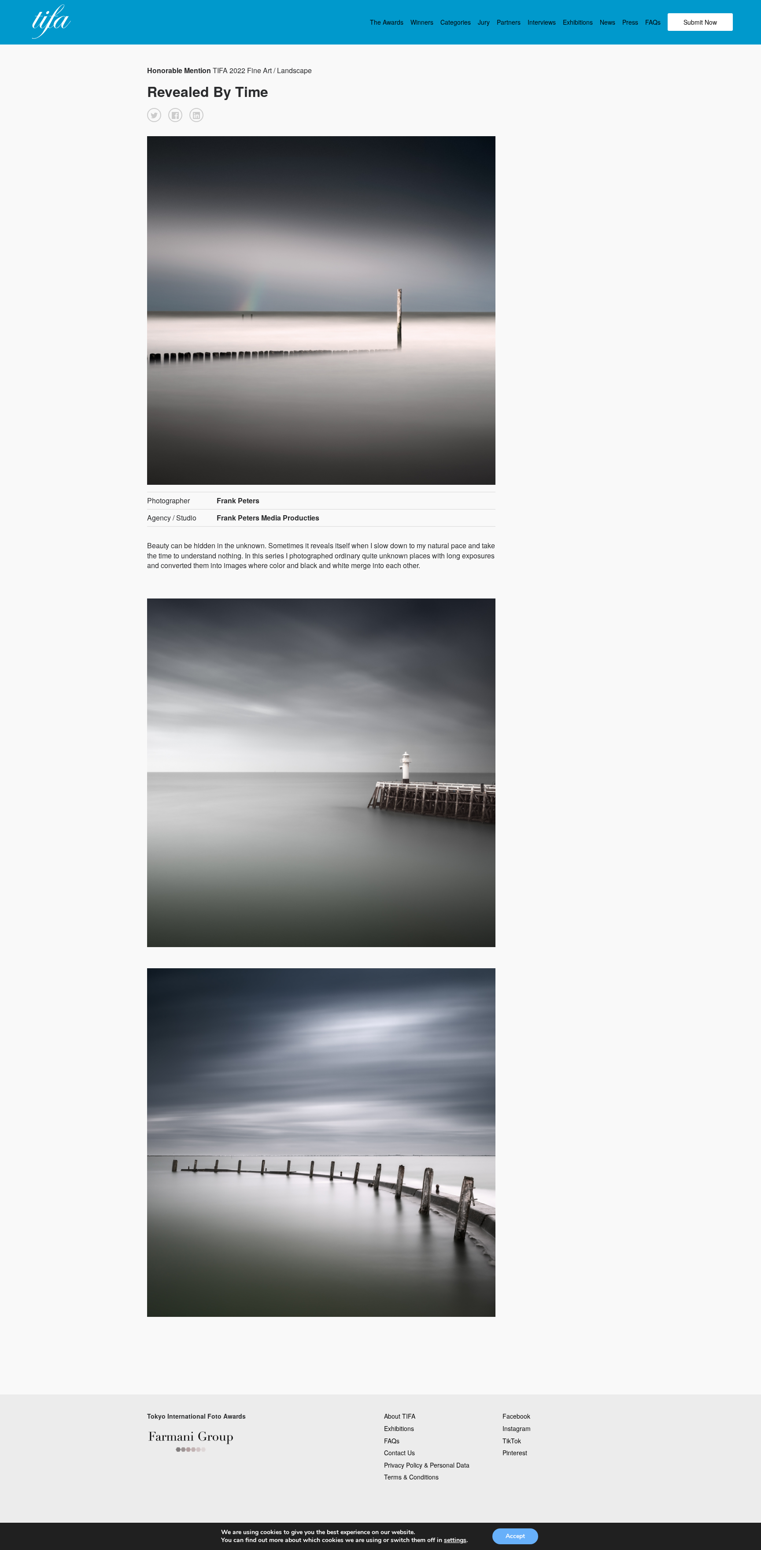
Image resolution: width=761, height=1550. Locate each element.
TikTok (511, 1440)
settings (455, 1540)
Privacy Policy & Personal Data (426, 1465)
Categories (455, 22)
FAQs (653, 22)
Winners (421, 22)
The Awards (386, 22)
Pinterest (514, 1452)
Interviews (542, 22)
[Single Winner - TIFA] (50, 22)
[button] (154, 115)
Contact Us (399, 1452)
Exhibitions (578, 22)
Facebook (516, 1416)
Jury (484, 22)
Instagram (516, 1428)
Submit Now (700, 22)
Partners (509, 22)
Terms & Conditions (411, 1476)
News (607, 22)
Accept (515, 1536)
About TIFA (399, 1416)
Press (630, 22)
